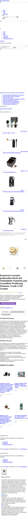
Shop (4, 12)
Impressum (5, 37)
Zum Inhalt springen (4, 0)
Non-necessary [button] (4, 504)
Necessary (5, 495)
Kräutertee (6, 232)
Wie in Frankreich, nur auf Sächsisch (11, 96)
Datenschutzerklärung (8, 38)
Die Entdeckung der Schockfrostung (11, 101)
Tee (3, 232)
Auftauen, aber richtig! (8, 97)
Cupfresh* (5, 14)
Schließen (2, 41)
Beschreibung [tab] (5, 311)
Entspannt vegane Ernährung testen (11, 102)
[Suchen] (17, 17)
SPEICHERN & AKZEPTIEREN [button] (9, 514)
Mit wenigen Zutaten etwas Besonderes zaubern (14, 99)
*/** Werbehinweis (22, 449)
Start (4, 10)
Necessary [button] (3, 494)
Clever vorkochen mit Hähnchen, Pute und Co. (13, 95)
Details (20, 292)
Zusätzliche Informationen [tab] (17, 311)
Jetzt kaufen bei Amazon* (8, 303)
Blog (4, 11)
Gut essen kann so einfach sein (10, 104)
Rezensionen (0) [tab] (6, 314)
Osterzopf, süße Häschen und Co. (10, 100)
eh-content (5, 449)
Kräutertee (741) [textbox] (13, 46)
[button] (25, 239)
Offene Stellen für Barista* (6, 108)
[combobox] (14, 46)
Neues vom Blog (20, 92)
